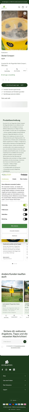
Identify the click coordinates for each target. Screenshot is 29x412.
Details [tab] (14, 179)
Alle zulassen (14, 226)
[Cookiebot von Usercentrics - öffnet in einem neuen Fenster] (20, 175)
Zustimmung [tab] (5, 179)
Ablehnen (14, 235)
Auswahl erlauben (14, 231)
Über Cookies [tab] (23, 179)
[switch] (25, 210)
